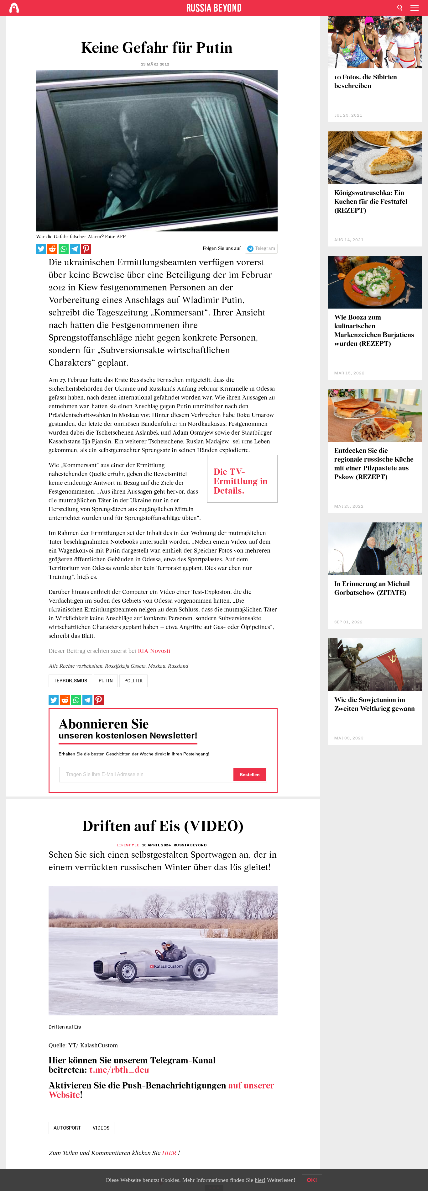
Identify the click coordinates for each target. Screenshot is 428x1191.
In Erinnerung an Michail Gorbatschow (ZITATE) (372, 589)
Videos (101, 1128)
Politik (133, 681)
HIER (170, 1153)
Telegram (265, 248)
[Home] (14, 8)
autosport (67, 1128)
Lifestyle (128, 845)
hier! (260, 1180)
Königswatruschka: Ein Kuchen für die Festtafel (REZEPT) (370, 202)
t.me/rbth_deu (119, 1070)
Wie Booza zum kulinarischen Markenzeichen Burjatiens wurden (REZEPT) (374, 331)
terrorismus (70, 681)
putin (106, 681)
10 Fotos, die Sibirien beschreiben (365, 82)
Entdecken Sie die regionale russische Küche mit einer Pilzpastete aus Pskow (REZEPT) (374, 464)
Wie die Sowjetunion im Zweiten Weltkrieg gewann (374, 705)
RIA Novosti (153, 651)
